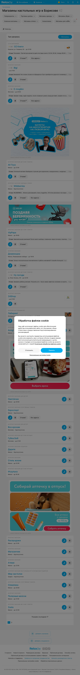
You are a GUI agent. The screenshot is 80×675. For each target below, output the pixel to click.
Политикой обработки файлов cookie (48, 344)
